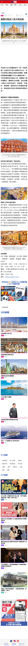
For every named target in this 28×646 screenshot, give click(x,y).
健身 (21, 466)
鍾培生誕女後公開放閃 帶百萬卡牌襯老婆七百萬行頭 (14, 542)
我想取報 (14, 644)
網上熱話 (20, 463)
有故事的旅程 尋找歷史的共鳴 (9, 419)
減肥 (3, 470)
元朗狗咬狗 (4, 460)
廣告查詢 (6, 644)
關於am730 (21, 644)
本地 (2, 499)
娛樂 (2, 522)
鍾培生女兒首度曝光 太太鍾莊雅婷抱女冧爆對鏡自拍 (14, 519)
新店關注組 (12, 463)
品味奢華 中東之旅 (6, 333)
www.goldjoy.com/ (12, 277)
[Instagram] (14, 641)
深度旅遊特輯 (5, 307)
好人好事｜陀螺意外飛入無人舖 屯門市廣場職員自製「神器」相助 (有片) (14, 496)
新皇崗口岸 (4, 463)
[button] (2, 1)
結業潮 (19, 460)
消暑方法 (15, 466)
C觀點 (3, 466)
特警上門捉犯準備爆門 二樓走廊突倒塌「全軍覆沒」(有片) (14, 589)
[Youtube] (18, 641)
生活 (2, 15)
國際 (2, 592)
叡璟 (9, 466)
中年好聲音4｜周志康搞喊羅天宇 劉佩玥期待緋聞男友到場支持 (13, 565)
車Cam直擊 (12, 460)
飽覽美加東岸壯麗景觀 (7, 376)
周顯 (8, 470)
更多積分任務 (21, 631)
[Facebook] (11, 641)
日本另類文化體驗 (6, 397)
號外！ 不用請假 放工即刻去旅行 (10, 441)
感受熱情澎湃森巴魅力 (7, 354)
